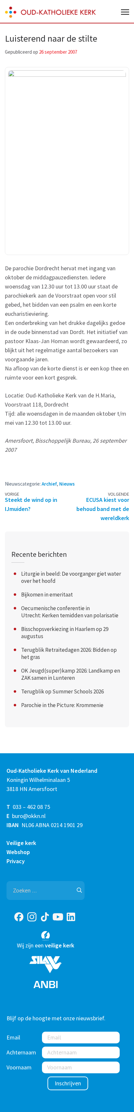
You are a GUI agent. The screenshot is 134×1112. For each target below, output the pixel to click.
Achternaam (21, 1052)
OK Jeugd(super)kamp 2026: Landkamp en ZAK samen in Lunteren (70, 674)
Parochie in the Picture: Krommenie (62, 705)
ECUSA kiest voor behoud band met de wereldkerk (102, 509)
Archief (49, 484)
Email (13, 1037)
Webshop (18, 852)
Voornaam (19, 1067)
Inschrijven (68, 1083)
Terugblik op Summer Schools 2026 (62, 691)
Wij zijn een (45, 945)
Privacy (16, 861)
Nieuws (67, 484)
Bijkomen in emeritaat (47, 594)
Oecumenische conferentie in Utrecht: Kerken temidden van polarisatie (69, 612)
